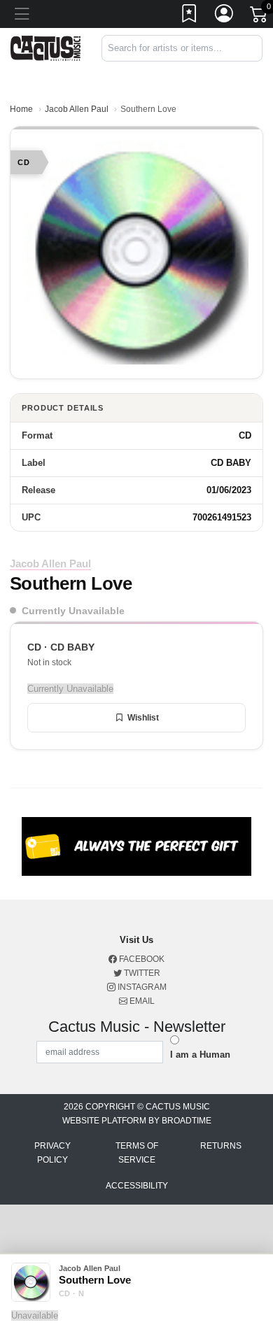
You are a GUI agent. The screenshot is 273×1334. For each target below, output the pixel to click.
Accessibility (137, 1186)
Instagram (141, 987)
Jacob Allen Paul (76, 109)
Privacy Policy (52, 1153)
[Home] (45, 47)
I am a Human (200, 1054)
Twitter (141, 973)
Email (141, 1001)
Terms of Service (136, 1153)
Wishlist (143, 718)
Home (21, 109)
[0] (259, 17)
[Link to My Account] (224, 16)
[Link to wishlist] (190, 16)
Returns (220, 1146)
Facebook (140, 959)
